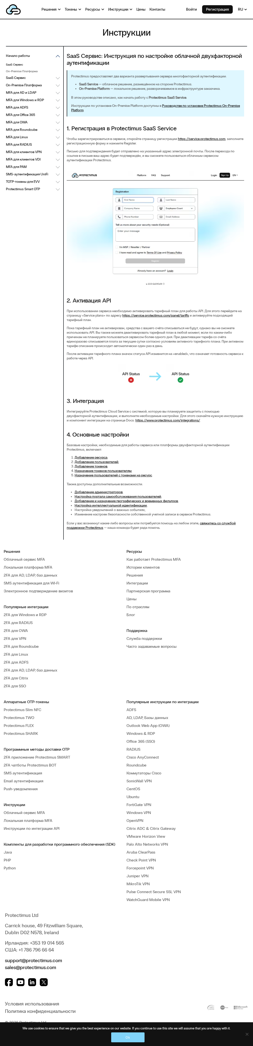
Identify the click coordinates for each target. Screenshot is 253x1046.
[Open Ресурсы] (102, 9)
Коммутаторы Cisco (143, 773)
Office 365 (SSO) (140, 741)
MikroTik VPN (138, 884)
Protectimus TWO (19, 717)
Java (8, 852)
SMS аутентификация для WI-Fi (31, 583)
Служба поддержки (144, 638)
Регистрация (217, 9)
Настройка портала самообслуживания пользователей (118, 496)
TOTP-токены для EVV (23, 182)
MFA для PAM (16, 167)
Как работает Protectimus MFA (153, 559)
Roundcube (136, 765)
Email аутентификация (23, 781)
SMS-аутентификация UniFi (27, 174)
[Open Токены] (79, 9)
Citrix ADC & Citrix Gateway (151, 828)
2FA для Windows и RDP (25, 614)
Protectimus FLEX (19, 725)
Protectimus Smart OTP (23, 189)
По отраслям (137, 606)
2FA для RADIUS (18, 622)
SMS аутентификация (23, 773)
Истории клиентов (143, 567)
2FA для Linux (16, 654)
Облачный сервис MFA (24, 559)
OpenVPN (134, 820)
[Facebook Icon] (9, 982)
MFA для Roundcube (21, 130)
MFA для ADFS (17, 107)
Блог (130, 614)
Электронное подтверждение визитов (38, 591)
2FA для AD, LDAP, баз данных (30, 575)
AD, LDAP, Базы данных (147, 717)
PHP (7, 860)
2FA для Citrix (16, 678)
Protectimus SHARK (21, 733)
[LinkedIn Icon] (32, 982)
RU (241, 9)
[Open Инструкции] (130, 9)
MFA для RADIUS (19, 144)
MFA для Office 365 (20, 115)
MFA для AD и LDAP (21, 93)
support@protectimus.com (33, 960)
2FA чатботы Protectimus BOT (30, 765)
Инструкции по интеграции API (32, 828)
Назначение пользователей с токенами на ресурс (113, 475)
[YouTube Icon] (20, 982)
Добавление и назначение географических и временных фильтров (126, 501)
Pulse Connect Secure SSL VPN (153, 891)
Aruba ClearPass (140, 852)
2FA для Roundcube (21, 646)
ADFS (131, 709)
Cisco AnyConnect (142, 757)
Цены (131, 599)
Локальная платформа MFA (28, 567)
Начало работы (18, 56)
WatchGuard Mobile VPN (148, 899)
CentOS (133, 789)
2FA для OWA (16, 630)
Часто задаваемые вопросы (151, 646)
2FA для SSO (15, 686)
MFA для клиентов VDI (23, 159)
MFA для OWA (16, 122)
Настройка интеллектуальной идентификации (111, 505)
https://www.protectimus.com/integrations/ (167, 420)
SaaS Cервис (16, 78)
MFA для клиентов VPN (24, 152)
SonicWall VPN (139, 781)
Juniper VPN (137, 876)
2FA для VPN (15, 638)
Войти (191, 9)
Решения (134, 575)
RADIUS (133, 749)
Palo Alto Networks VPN (147, 844)
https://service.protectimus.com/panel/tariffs (155, 315)
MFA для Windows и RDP (25, 100)
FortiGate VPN (138, 804)
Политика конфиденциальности (40, 1011)
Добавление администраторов (99, 492)
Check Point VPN (141, 860)
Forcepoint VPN (140, 868)
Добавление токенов (91, 466)
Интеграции (137, 583)
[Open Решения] (59, 9)
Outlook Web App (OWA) (148, 725)
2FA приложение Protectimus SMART (37, 757)
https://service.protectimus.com (201, 139)
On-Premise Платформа (22, 71)
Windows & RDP (140, 733)
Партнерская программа (148, 591)
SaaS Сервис (14, 64)
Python (10, 868)
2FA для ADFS (16, 662)
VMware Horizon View (145, 836)
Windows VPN (138, 812)
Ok (128, 1037)
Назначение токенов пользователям (103, 471)
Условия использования (32, 1004)
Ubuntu (132, 796)
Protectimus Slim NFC (22, 709)
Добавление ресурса (91, 457)
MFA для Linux (17, 137)
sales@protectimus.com (30, 967)
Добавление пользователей (96, 462)
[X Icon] (44, 982)
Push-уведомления (21, 789)
